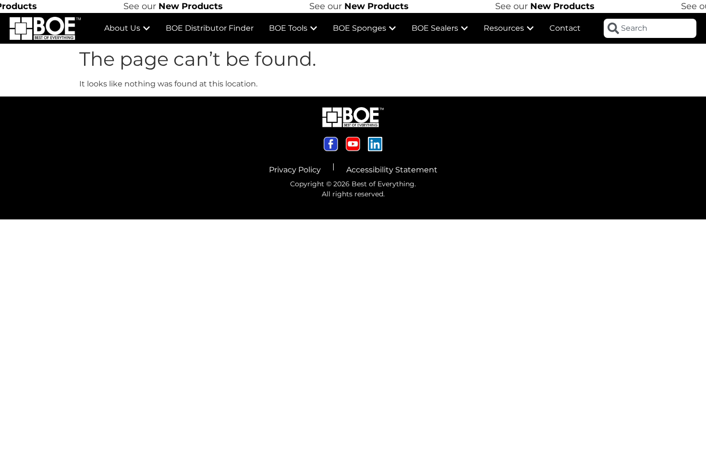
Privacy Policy (295, 169)
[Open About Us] (146, 28)
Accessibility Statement (392, 169)
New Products (185, 6)
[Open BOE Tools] (313, 28)
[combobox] (650, 28)
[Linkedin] (375, 144)
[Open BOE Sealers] (464, 28)
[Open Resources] (530, 28)
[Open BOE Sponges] (392, 28)
